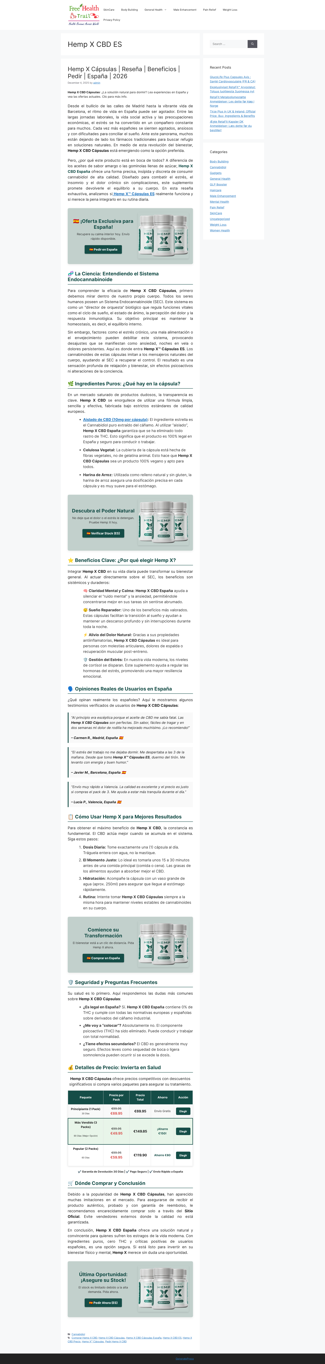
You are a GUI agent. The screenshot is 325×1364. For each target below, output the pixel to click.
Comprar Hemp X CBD (84, 1337)
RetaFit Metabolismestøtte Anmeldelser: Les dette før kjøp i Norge (232, 101)
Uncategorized (220, 219)
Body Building (129, 9)
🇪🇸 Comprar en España (103, 958)
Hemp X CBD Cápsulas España (143, 1337)
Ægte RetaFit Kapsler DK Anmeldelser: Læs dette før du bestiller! (231, 126)
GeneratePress (185, 1358)
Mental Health (219, 201)
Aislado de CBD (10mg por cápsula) (115, 419)
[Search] (252, 44)
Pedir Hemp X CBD (116, 1341)
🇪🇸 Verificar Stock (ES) (103, 533)
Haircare (215, 190)
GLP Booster (218, 184)
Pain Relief (209, 9)
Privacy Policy (111, 19)
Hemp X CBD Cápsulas (112, 1337)
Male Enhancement (185, 9)
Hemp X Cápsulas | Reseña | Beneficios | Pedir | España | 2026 (124, 72)
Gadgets (216, 173)
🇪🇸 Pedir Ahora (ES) (103, 1303)
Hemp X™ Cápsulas (93, 1341)
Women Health (220, 230)
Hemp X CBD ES (172, 1337)
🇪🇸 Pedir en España (103, 249)
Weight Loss (230, 9)
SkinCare (108, 9)
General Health (153, 9)
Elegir (183, 1111)
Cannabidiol (78, 1334)
